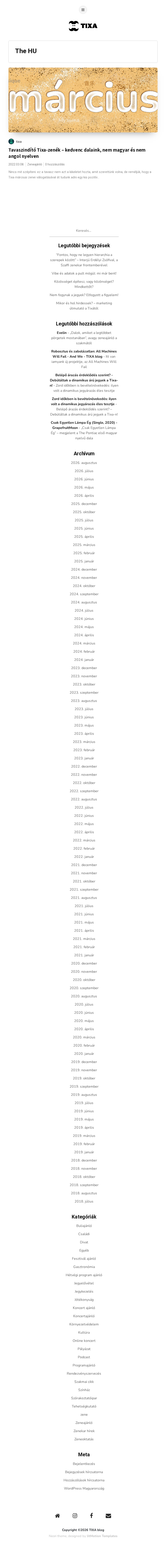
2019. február (84, 1144)
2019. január (84, 1152)
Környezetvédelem (84, 1324)
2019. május (84, 1119)
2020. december (84, 963)
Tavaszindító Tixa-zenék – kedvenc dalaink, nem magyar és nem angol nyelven (76, 153)
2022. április (84, 832)
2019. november (84, 1070)
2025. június (84, 528)
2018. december (84, 1160)
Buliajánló (84, 1225)
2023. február (84, 750)
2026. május (84, 487)
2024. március (84, 643)
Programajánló (84, 1365)
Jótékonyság (84, 1299)
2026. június (84, 479)
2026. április (84, 495)
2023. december (84, 668)
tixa (19, 141)
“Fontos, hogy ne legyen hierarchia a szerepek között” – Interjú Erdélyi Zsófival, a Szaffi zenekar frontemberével (84, 260)
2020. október (84, 979)
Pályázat (84, 1349)
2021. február (84, 947)
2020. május (84, 1021)
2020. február (84, 1045)
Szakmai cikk (84, 1381)
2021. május (84, 922)
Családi (84, 1234)
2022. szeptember (84, 791)
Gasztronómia (84, 1267)
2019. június (84, 1111)
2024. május (84, 627)
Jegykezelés (84, 1291)
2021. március (84, 938)
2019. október (84, 1078)
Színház (84, 1390)
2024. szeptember (84, 594)
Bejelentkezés (84, 1463)
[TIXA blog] (83, 39)
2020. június (84, 1012)
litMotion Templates (102, 1536)
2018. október (84, 1176)
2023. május (84, 725)
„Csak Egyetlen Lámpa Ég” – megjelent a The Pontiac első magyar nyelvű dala (84, 433)
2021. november (84, 873)
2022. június (84, 815)
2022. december (84, 766)
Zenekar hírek (84, 1431)
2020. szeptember (84, 988)
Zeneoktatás (84, 1439)
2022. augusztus (84, 799)
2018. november (84, 1168)
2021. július (84, 906)
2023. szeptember (84, 692)
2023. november (84, 676)
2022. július (84, 807)
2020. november (84, 971)
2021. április (84, 930)
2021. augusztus (84, 897)
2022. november (84, 774)
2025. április (84, 536)
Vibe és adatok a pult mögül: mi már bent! (84, 273)
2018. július (84, 1201)
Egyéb (84, 1250)
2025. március (84, 545)
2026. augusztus (84, 462)
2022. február (84, 848)
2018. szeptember (84, 1185)
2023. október (84, 684)
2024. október (84, 586)
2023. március (84, 741)
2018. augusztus (84, 1193)
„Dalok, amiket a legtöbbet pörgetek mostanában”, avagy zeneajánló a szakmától (84, 338)
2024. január (84, 659)
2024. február (84, 651)
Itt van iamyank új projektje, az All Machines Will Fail (84, 361)
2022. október (84, 783)
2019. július (84, 1103)
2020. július (84, 1004)
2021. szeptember (84, 889)
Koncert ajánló (84, 1308)
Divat (84, 1242)
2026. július (84, 471)
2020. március (84, 1037)
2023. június (84, 717)
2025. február (84, 553)
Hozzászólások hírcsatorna (84, 1480)
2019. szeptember (84, 1086)
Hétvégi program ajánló (84, 1275)
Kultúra (84, 1332)
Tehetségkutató (84, 1406)
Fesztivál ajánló (84, 1258)
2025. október (84, 512)
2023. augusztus (84, 700)
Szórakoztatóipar (84, 1398)
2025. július (84, 520)
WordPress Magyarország (84, 1488)
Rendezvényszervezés (84, 1373)
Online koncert (84, 1340)
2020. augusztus (84, 996)
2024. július (84, 610)
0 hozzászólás (55, 164)
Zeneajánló (34, 164)
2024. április (84, 635)
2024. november (84, 577)
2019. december (84, 1062)
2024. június (84, 618)
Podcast (84, 1357)
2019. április (84, 1127)
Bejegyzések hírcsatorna (84, 1472)
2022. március (84, 840)
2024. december (84, 569)
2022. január (84, 856)
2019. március (84, 1135)
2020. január (84, 1053)
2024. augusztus (84, 602)
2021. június (84, 914)
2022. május (84, 824)
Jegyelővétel (84, 1283)
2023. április (84, 733)
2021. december (84, 865)
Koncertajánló (84, 1316)
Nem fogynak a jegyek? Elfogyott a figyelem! (84, 295)
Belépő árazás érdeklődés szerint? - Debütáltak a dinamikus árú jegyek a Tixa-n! (84, 380)
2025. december (84, 503)
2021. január (84, 955)
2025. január (84, 561)
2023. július (84, 709)
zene (84, 1414)
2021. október (84, 881)
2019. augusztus (84, 1094)
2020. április (84, 1029)
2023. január (84, 758)
